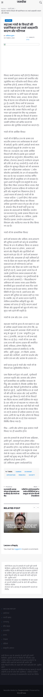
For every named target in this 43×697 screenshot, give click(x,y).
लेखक (5, 639)
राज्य (5, 635)
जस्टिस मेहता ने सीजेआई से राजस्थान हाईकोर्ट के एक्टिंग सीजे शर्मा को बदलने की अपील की (21, 572)
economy (28, 472)
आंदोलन (6, 613)
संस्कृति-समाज (8, 648)
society (32, 475)
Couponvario (23, 690)
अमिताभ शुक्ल (10, 36)
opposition (11, 475)
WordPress (21, 693)
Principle (22, 475)
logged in (18, 549)
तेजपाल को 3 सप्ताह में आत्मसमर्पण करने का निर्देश (20, 674)
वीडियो (5, 644)
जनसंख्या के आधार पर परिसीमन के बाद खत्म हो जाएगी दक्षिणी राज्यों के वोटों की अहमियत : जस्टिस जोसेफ (21, 582)
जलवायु (6, 622)
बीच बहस (6, 626)
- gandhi (18, 472)
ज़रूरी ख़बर (8, 20)
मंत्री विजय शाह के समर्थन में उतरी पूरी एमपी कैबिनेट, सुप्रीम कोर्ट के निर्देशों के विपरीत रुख (21, 527)
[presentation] (34, 507)
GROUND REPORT (9, 609)
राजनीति (6, 630)
